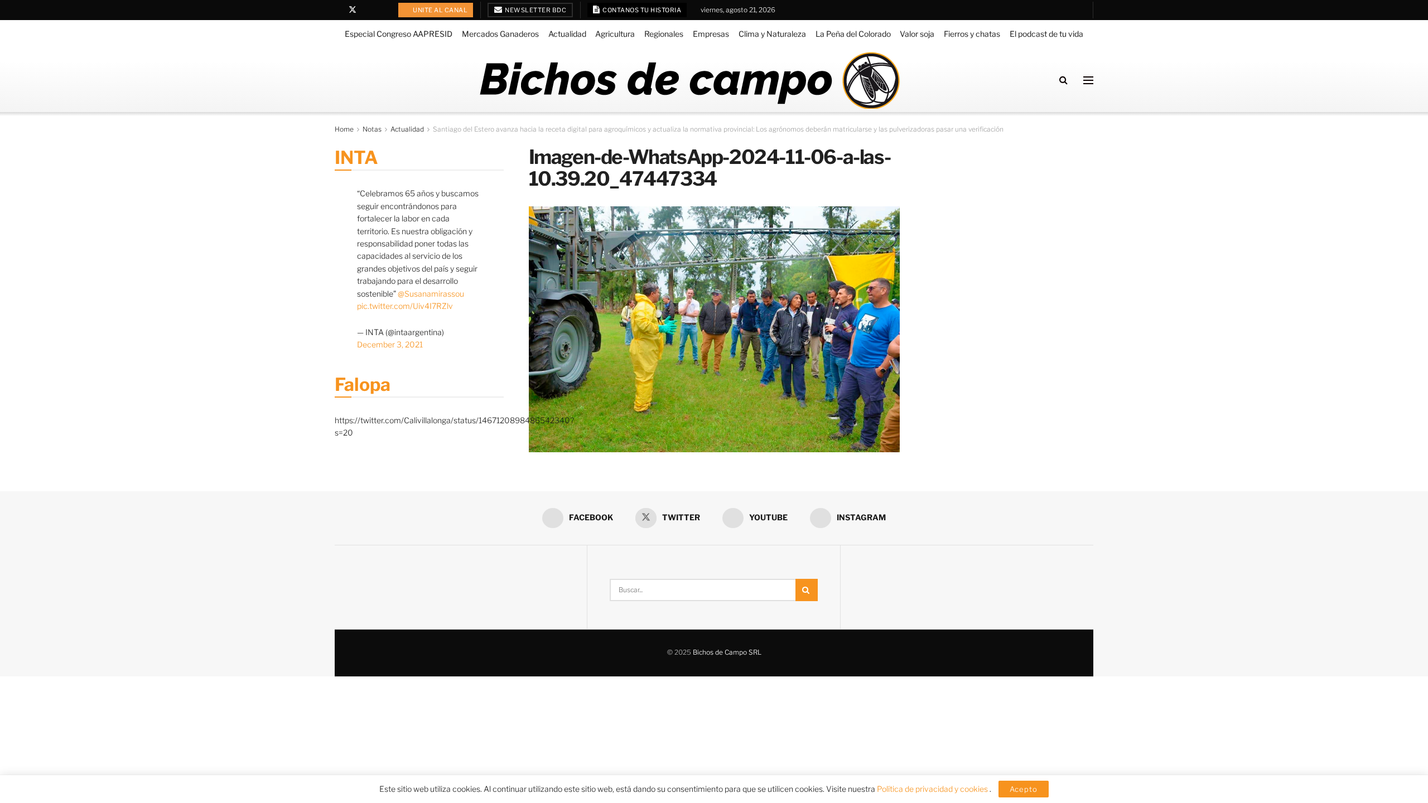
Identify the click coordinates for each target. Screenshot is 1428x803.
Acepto (1024, 789)
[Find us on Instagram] (381, 10)
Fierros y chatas (972, 33)
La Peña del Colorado (853, 33)
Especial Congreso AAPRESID (398, 33)
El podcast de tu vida (1046, 33)
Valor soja (917, 33)
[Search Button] (1063, 80)
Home (344, 129)
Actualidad (567, 33)
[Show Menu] (1088, 80)
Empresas (711, 33)
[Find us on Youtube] (367, 10)
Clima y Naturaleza (772, 33)
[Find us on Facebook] (338, 10)
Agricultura (615, 33)
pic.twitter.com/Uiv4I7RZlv (405, 306)
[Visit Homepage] (689, 80)
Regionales (663, 33)
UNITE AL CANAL (440, 10)
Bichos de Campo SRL (727, 652)
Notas (372, 129)
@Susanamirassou (431, 293)
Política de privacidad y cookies (933, 789)
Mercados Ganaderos (500, 33)
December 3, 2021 (390, 344)
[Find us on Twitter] (352, 10)
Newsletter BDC (535, 10)
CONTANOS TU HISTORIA (641, 10)
